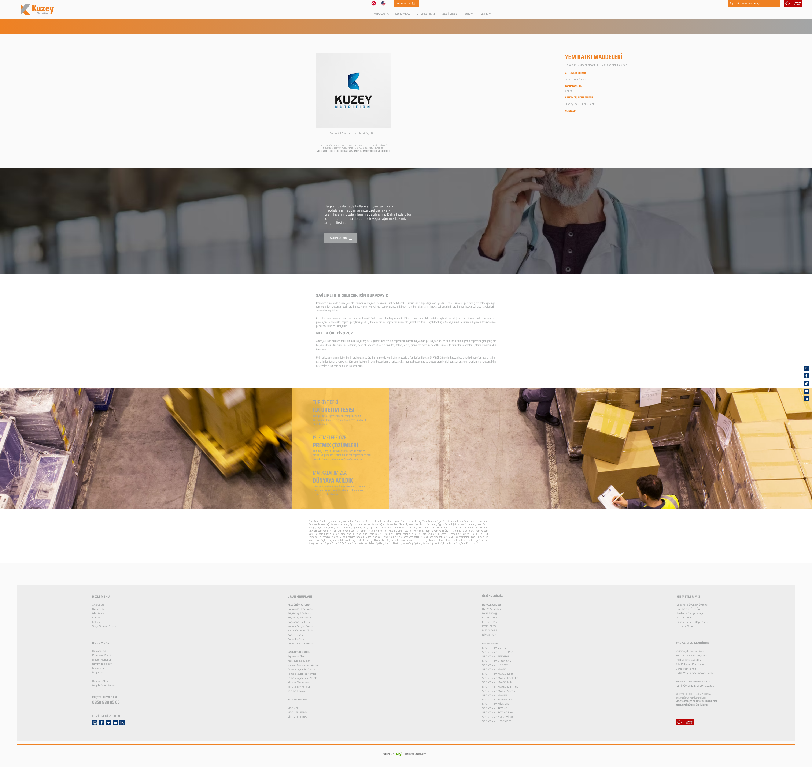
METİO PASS (489, 630)
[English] (383, 3)
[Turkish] (374, 3)
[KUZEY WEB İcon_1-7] (806, 383)
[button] (406, 3)
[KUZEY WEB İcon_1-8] (806, 375)
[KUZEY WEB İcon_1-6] (806, 368)
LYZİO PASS (489, 626)
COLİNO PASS (490, 622)
